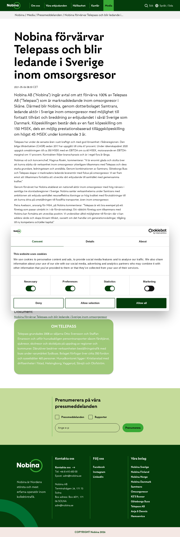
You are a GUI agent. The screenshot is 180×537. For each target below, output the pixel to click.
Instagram (99, 472)
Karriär (95, 5)
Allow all (141, 302)
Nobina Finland (140, 472)
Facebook (99, 467)
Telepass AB (138, 506)
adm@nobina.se (72, 476)
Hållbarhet (79, 5)
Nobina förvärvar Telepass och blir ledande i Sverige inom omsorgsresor (60, 317)
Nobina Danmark (141, 482)
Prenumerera (133, 428)
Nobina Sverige (140, 467)
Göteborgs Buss (140, 501)
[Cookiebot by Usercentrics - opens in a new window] (151, 231)
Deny (39, 302)
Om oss (35, 5)
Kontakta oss (63, 467)
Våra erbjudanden (56, 5)
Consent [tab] (37, 241)
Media (108, 5)
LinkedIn (98, 477)
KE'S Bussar (137, 496)
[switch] (70, 288)
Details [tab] (90, 241)
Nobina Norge (139, 477)
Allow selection (90, 302)
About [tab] (143, 241)
